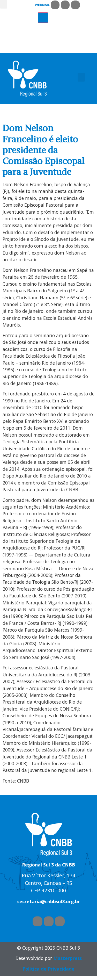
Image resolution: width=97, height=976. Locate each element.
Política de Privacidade (48, 969)
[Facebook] (55, 5)
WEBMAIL (42, 5)
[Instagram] (75, 5)
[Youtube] (65, 5)
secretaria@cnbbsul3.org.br (48, 901)
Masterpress (67, 958)
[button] (3, 4)
